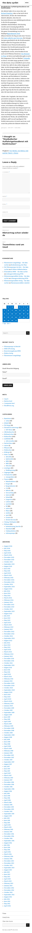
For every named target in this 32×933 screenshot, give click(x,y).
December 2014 (9, 834)
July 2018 (7, 739)
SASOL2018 (9, 459)
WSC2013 (9, 466)
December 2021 (9, 658)
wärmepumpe (10, 533)
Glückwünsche (9, 432)
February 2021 (8, 679)
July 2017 (7, 766)
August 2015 (8, 816)
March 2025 (8, 575)
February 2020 (9, 703)
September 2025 (9, 564)
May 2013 (7, 876)
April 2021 (7, 674)
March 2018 (8, 748)
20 (27, 314)
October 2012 (8, 892)
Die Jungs (7, 425)
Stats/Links (5, 917)
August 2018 (8, 737)
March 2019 (8, 724)
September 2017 (9, 762)
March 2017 (8, 775)
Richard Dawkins (7, 13)
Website (5, 212)
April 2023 (7, 622)
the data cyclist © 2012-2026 (10, 930)
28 (4, 320)
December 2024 (9, 580)
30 (12, 320)
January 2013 (8, 885)
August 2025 (8, 566)
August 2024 (8, 589)
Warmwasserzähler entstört (20, 283)
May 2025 (7, 571)
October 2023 (8, 609)
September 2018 (9, 735)
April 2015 (7, 825)
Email (4, 204)
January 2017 (8, 780)
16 (12, 314)
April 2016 (7, 800)
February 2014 (8, 856)
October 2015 (8, 811)
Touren (6, 479)
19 (23, 314)
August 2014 (8, 843)
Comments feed (9, 403)
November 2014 (9, 836)
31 (16, 320)
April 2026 (7, 553)
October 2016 (8, 786)
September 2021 (9, 665)
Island (8, 497)
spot (7, 515)
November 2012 (9, 890)
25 (20, 317)
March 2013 (8, 881)
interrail (8, 495)
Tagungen (7, 472)
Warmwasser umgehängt (12, 355)
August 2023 (8, 613)
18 (20, 314)
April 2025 (7, 573)
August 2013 (8, 870)
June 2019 (7, 717)
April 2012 (7, 906)
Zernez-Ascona (11, 520)
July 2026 (7, 548)
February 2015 (8, 829)
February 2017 (8, 778)
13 (27, 310)
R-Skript (7, 452)
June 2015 (7, 820)
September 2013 (9, 867)
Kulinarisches (9, 434)
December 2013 (9, 861)
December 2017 (9, 755)
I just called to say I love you (13, 38)
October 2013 (8, 865)
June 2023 (7, 618)
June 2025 (7, 568)
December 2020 (9, 683)
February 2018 (8, 751)
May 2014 (7, 849)
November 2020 (9, 685)
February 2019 (8, 726)
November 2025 (9, 559)
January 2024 (8, 602)
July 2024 (7, 591)
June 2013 (7, 874)
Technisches (8, 475)
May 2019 (7, 719)
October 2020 (8, 688)
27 (27, 317)
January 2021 (8, 681)
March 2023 (8, 625)
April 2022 (7, 649)
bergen (8, 484)
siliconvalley (10, 441)
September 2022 (9, 638)
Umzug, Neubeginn (10, 522)
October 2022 (8, 636)
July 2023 (7, 616)
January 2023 (8, 629)
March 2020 (8, 701)
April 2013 (7, 879)
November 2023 (9, 607)
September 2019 (9, 712)
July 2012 (7, 899)
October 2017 (8, 760)
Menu (27, 2)
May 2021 (7, 672)
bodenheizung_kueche (13, 526)
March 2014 (8, 854)
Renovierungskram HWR (12, 351)
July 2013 (7, 872)
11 (20, 310)
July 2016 (7, 793)
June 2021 (7, 670)
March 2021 (8, 676)
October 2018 (8, 733)
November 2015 (9, 809)
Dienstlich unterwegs (11, 427)
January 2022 (8, 656)
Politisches (8, 450)
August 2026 (8, 546)
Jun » (9, 323)
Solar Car (7, 454)
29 (8, 320)
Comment (6, 172)
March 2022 (8, 652)
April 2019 (7, 721)
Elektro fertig (8, 353)
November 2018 (9, 730)
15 (8, 314)
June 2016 (7, 795)
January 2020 (8, 706)
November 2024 (9, 582)
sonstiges (7, 468)
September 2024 (9, 586)
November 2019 (9, 708)
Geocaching (10, 493)
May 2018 (7, 744)
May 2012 (7, 903)
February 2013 (8, 883)
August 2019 (8, 715)
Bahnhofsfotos (11, 481)
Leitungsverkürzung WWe (14, 274)
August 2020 (8, 692)
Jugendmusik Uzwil (13, 33)
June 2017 (7, 769)
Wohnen (7, 524)
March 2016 (8, 802)
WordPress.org (9, 405)
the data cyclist (10, 3)
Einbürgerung (10, 470)
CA (7, 488)
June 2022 (7, 645)
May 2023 (7, 620)
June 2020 (7, 694)
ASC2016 (8, 457)
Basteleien (7, 418)
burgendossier (10, 486)
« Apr (4, 323)
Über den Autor (7, 921)
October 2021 (8, 663)
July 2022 (7, 643)
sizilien (8, 513)
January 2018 (8, 753)
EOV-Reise (9, 430)
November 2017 (9, 757)
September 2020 (9, 690)
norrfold (8, 504)
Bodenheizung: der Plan (19, 265)
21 (4, 317)
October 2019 (8, 710)
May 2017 (7, 771)
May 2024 (7, 595)
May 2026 (7, 550)
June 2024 (7, 593)
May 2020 (7, 697)
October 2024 (8, 584)
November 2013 (9, 863)
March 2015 (8, 827)
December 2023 (9, 604)
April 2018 (7, 746)
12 (23, 310)
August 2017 (8, 764)
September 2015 (9, 813)
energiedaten (10, 477)
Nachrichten (8, 443)
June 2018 (7, 742)
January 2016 (8, 804)
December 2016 (9, 782)
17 (16, 314)
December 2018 (9, 728)
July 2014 (7, 845)
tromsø (8, 517)
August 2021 (8, 667)
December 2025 (9, 557)
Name (4, 196)
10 (16, 310)
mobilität (7, 439)
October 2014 (8, 838)
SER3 (7, 463)
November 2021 (9, 661)
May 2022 (7, 647)
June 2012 (7, 901)
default (6, 423)
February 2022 (8, 654)
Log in (6, 399)
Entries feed (8, 401)
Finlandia (26, 58)
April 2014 (7, 852)
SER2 (7, 461)
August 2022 (8, 640)
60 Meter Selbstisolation (19, 269)
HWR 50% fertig (9, 349)
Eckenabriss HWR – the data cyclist (16, 271)
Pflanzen (7, 448)
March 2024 (8, 598)
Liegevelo (9, 499)
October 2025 (8, 562)
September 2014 (9, 840)
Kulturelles (17, 127)
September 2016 (9, 789)
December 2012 (9, 888)
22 (8, 317)
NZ (7, 506)
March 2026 (8, 555)
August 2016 (8, 791)
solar (7, 421)
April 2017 (7, 773)
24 (16, 317)
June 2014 (7, 847)
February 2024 (8, 600)
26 (24, 317)
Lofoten (8, 502)
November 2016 (9, 784)
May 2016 (7, 798)
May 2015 (7, 822)
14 (4, 314)
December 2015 (9, 807)
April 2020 (7, 699)
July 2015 (7, 818)
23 (12, 317)
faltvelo (8, 490)
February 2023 (8, 627)
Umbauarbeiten (11, 531)
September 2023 (9, 611)
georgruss (4, 127)
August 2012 (8, 897)
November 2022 (9, 634)
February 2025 (8, 577)
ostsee (6, 445)
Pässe (8, 511)
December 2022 (9, 631)
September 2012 (9, 894)
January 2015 (8, 831)
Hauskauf (9, 528)
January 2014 (8, 858)
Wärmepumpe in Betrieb (12, 346)
